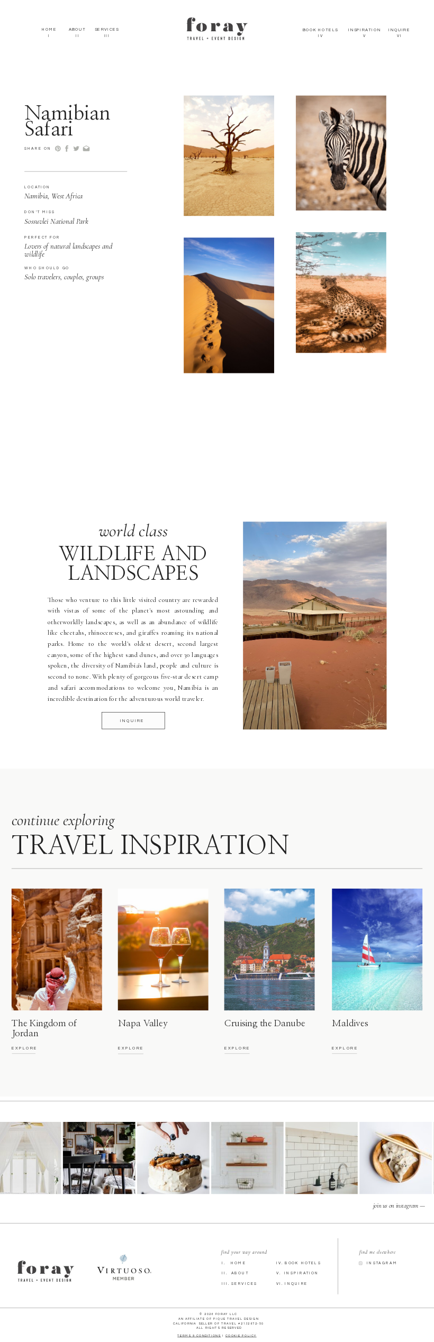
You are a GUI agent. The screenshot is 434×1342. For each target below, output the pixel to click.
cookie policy (241, 1335)
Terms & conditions (199, 1335)
